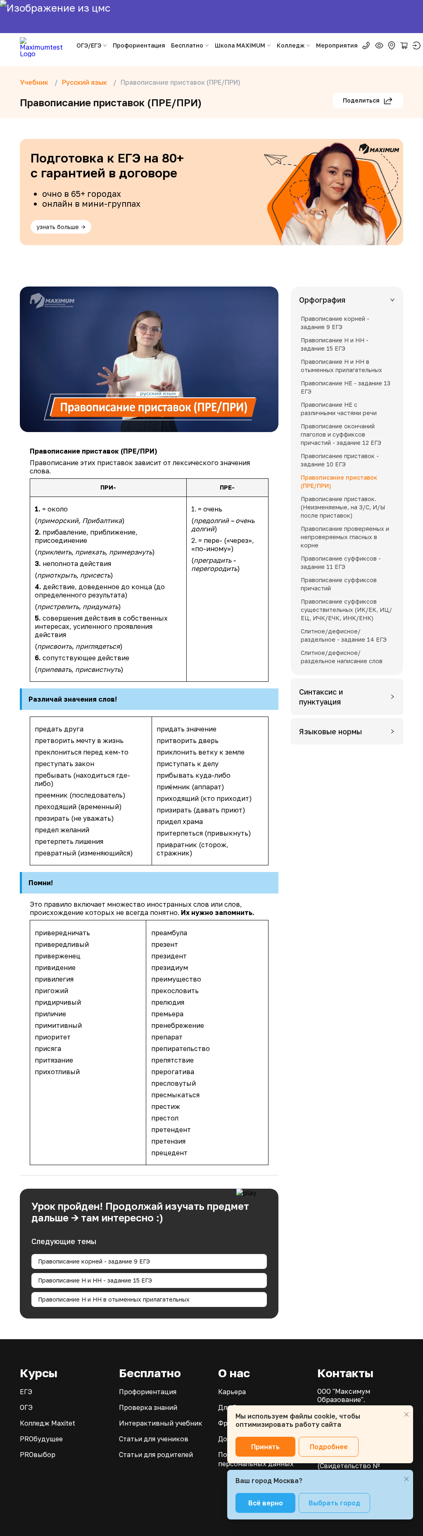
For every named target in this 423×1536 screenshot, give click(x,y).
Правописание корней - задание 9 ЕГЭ (94, 1261)
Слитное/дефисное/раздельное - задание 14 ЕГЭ (344, 635)
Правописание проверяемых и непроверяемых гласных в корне (345, 537)
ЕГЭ (26, 1392)
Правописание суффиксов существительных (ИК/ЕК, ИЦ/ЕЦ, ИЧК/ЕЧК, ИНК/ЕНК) (346, 609)
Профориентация (139, 45)
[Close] (406, 1414)
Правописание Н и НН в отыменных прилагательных (114, 1299)
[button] (347, 300)
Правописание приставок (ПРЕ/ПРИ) (339, 481)
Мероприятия (337, 45)
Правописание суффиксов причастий (339, 584)
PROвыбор (37, 1454)
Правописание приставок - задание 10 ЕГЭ (340, 460)
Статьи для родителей (156, 1454)
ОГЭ (26, 1407)
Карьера (232, 1392)
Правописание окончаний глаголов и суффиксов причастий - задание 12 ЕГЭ (341, 434)
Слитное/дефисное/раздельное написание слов (342, 656)
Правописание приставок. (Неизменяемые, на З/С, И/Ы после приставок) (343, 507)
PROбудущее (41, 1439)
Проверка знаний (148, 1407)
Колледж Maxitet (47, 1423)
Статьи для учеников (153, 1439)
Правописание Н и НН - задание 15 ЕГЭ (95, 1280)
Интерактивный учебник (160, 1423)
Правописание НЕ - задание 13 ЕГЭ (345, 387)
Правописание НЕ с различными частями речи (339, 408)
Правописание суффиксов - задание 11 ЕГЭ (341, 562)
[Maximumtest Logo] (44, 45)
